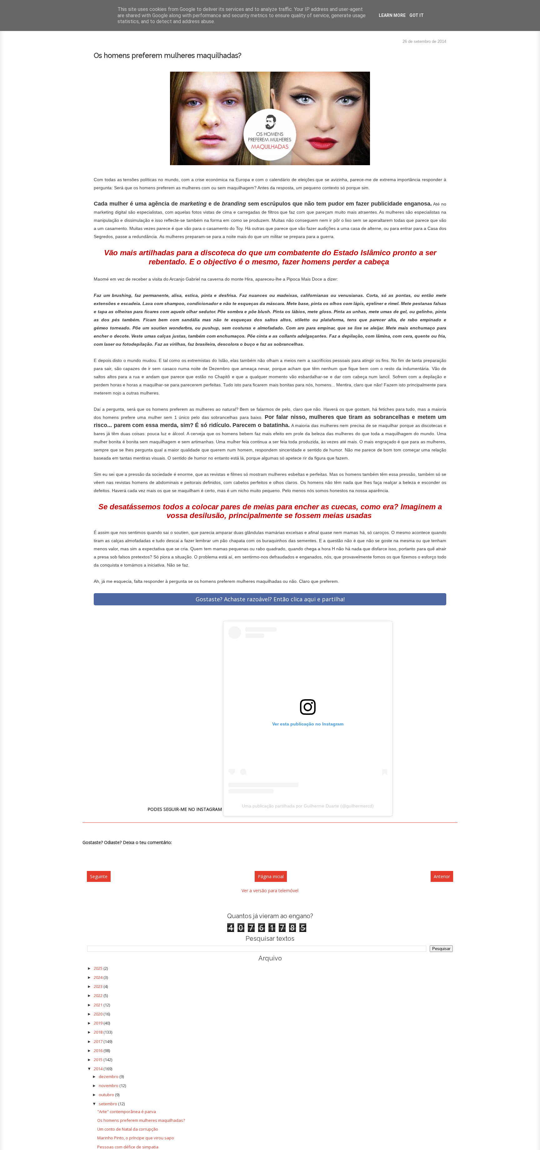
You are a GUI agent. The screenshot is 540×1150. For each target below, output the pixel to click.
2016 (98, 1050)
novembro (109, 1085)
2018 (98, 1032)
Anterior (442, 876)
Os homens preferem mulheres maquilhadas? (141, 1120)
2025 (98, 968)
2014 (98, 1068)
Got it (416, 15)
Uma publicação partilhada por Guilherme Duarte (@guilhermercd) (308, 805)
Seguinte (99, 876)
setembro (108, 1104)
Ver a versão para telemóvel (270, 890)
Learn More (392, 15)
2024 (98, 977)
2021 (98, 1005)
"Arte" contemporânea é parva (126, 1111)
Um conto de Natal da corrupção (127, 1129)
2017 (98, 1041)
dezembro (109, 1076)
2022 (98, 995)
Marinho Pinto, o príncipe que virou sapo (135, 1138)
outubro (107, 1094)
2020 (98, 1014)
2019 (98, 1023)
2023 (98, 986)
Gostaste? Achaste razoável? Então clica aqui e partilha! (270, 599)
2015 (98, 1059)
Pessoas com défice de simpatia (127, 1147)
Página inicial (271, 876)
